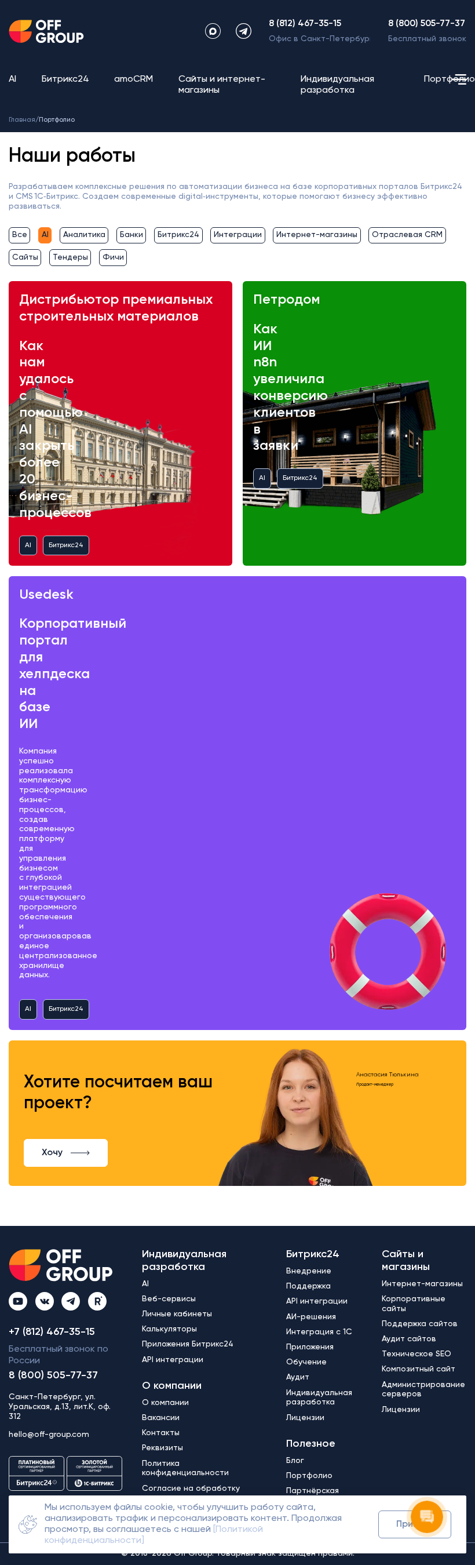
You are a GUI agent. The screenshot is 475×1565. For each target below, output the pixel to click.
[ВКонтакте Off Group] (44, 1301)
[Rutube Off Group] (97, 1301)
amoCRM (133, 79)
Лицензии (305, 1418)
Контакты (161, 1433)
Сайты (25, 257)
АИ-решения (311, 1317)
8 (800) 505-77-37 (426, 23)
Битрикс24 (65, 79)
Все (19, 235)
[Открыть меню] (458, 79)
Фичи (113, 257)
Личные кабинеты (177, 1314)
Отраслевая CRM (407, 235)
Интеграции (238, 235)
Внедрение (308, 1271)
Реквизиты (162, 1448)
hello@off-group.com (49, 1435)
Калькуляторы (169, 1329)
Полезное (310, 1444)
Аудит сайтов (409, 1339)
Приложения (310, 1347)
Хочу (52, 1153)
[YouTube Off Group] (18, 1301)
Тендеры (70, 257)
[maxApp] (213, 31)
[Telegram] (243, 31)
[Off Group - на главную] (46, 31)
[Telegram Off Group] (70, 1301)
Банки (131, 235)
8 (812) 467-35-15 (305, 23)
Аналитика (84, 235)
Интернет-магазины (316, 235)
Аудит (297, 1377)
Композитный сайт (418, 1369)
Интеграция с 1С (319, 1332)
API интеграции (172, 1360)
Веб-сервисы (169, 1299)
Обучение (306, 1362)
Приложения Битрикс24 (187, 1344)
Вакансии (161, 1418)
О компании (172, 1386)
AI (12, 79)
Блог (295, 1461)
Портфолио (449, 79)
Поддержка (308, 1286)
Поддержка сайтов (420, 1324)
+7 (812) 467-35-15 (52, 1332)
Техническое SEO (416, 1354)
